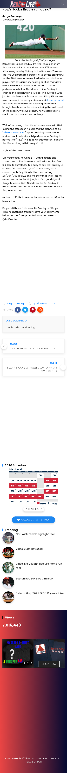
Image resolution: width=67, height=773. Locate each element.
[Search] (63, 4)
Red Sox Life (34, 758)
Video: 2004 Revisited (29, 549)
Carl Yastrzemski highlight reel (35, 534)
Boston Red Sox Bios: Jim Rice (34, 578)
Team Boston (34, 761)
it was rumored (55, 100)
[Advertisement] (33, 262)
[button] (18, 310)
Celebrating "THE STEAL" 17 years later (40, 593)
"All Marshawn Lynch (13, 132)
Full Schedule (34, 509)
